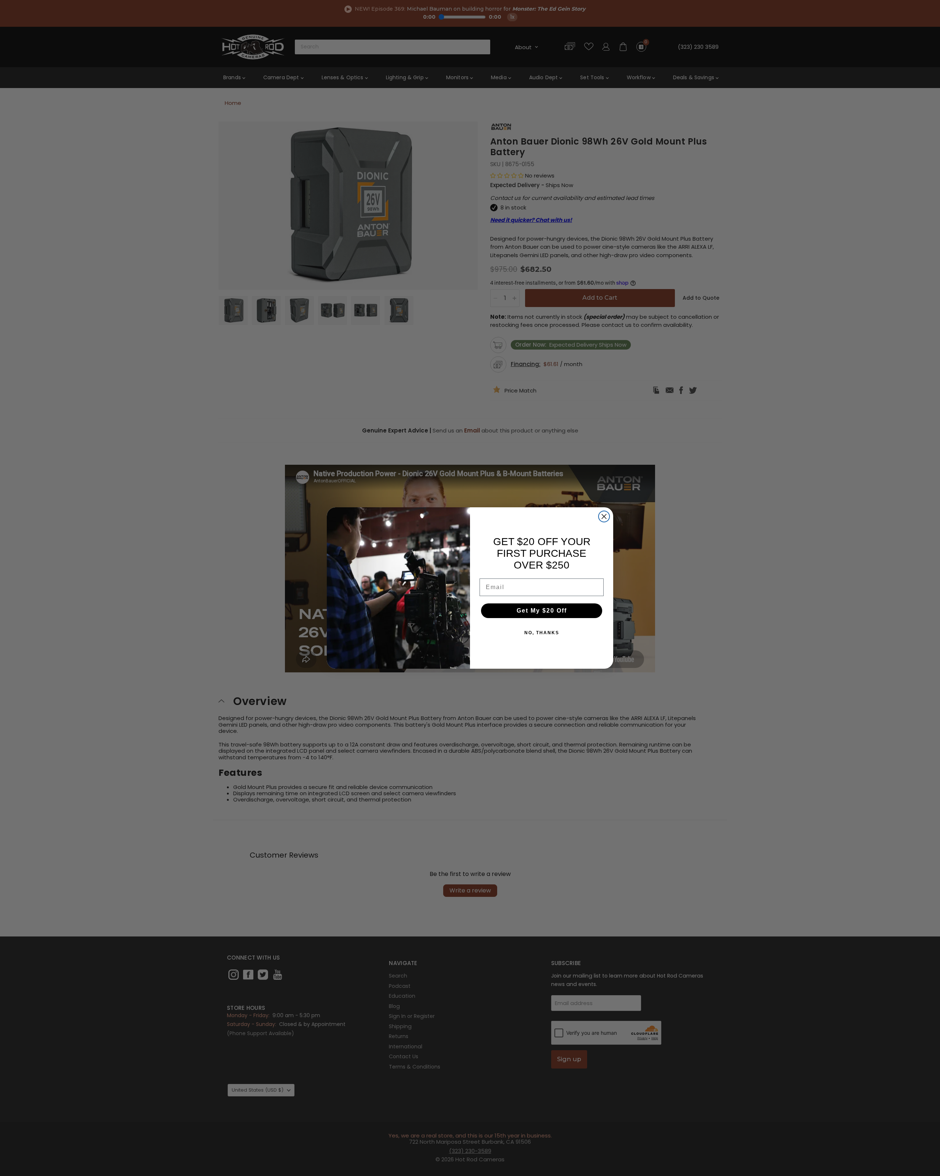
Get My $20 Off (542, 610)
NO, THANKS (541, 632)
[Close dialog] (604, 516)
